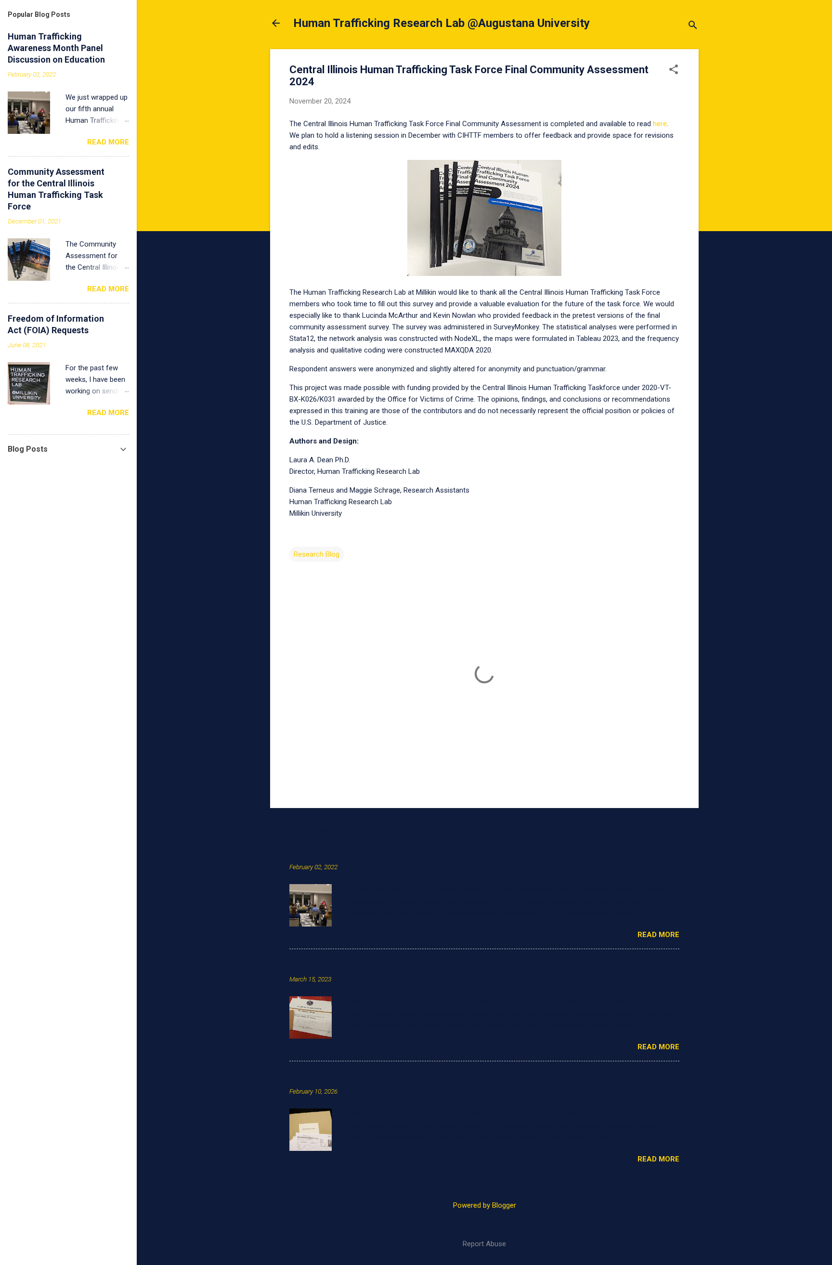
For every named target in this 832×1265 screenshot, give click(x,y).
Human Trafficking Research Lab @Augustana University (441, 23)
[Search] (693, 26)
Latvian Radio (316, 1076)
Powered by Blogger (484, 1205)
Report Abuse (484, 1243)
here (660, 123)
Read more (658, 934)
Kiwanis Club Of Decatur (336, 964)
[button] (673, 70)
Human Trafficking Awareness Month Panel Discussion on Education (424, 852)
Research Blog (316, 554)
